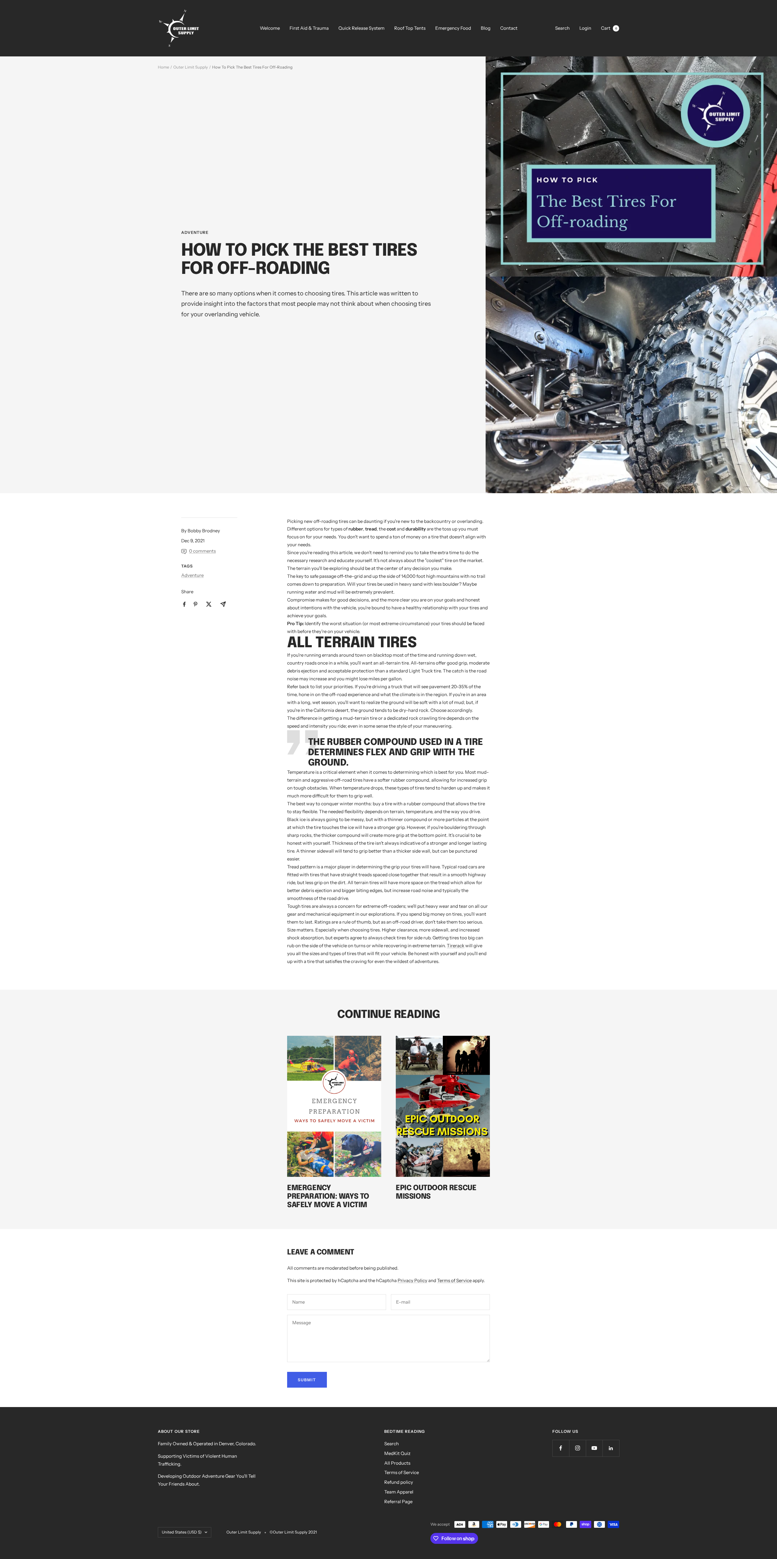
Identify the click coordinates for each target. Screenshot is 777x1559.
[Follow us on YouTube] (594, 1448)
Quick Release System (361, 28)
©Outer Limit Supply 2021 (293, 1532)
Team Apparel (398, 1492)
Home (163, 67)
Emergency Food (453, 28)
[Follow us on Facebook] (560, 1448)
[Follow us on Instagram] (577, 1448)
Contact (508, 28)
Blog (485, 28)
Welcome (270, 28)
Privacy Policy (412, 1280)
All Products (397, 1463)
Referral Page (398, 1501)
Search (562, 28)
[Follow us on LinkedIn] (610, 1448)
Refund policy (398, 1482)
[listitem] (184, 604)
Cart (609, 28)
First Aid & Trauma (309, 28)
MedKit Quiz (397, 1453)
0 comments (202, 551)
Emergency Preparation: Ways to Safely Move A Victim (328, 1196)
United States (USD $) (182, 1532)
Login (585, 28)
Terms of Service (454, 1280)
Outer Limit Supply (190, 67)
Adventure (195, 232)
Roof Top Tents (410, 28)
